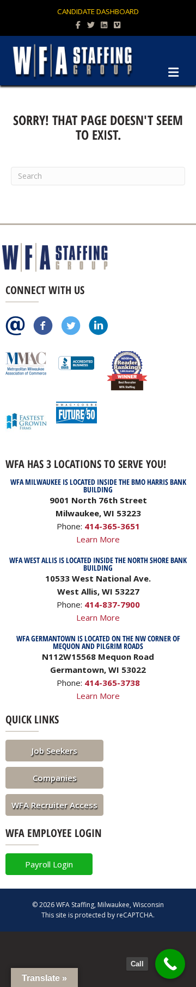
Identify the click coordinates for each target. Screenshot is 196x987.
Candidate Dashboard (98, 11)
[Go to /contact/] (15, 327)
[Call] (170, 964)
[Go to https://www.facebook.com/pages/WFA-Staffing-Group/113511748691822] (43, 327)
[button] (54, 750)
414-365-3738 (112, 682)
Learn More (98, 539)
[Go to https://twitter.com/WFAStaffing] (71, 327)
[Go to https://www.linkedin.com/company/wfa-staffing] (98, 327)
